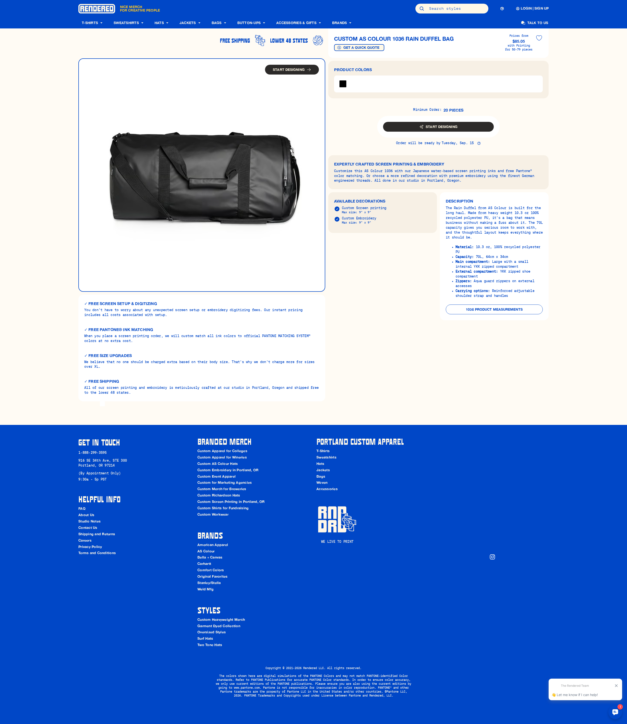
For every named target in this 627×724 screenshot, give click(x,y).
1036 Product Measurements (494, 309)
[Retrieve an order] (502, 8)
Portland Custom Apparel (360, 441)
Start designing (289, 69)
